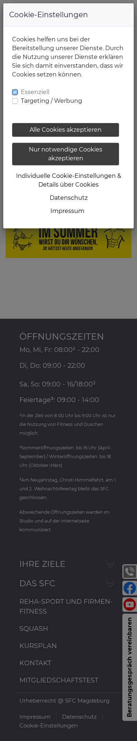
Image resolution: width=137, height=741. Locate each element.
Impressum (67, 210)
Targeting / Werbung (51, 100)
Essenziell (35, 92)
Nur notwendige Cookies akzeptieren (65, 154)
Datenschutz (69, 197)
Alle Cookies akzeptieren (66, 129)
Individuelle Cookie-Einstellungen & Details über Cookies (68, 180)
